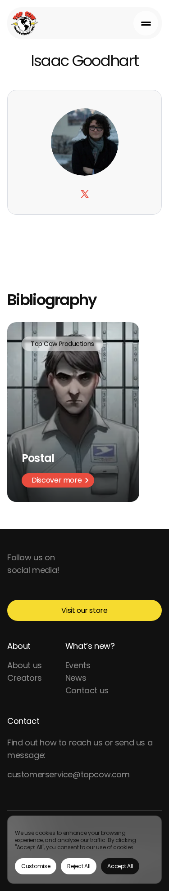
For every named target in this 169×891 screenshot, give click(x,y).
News (75, 677)
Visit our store (84, 610)
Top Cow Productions (62, 343)
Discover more (57, 480)
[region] (84, 850)
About (19, 646)
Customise (35, 866)
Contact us (87, 690)
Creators (24, 677)
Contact (23, 721)
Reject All (78, 866)
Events (78, 665)
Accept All (120, 866)
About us (24, 665)
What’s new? (90, 646)
